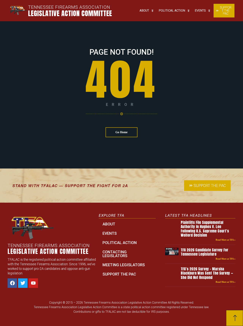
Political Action (172, 10)
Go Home (121, 132)
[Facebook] (12, 283)
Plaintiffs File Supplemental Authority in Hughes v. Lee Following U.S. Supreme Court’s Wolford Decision (205, 229)
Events (200, 10)
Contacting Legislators (115, 254)
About (144, 10)
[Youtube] (33, 283)
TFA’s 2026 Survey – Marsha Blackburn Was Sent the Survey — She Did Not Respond (207, 273)
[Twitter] (23, 283)
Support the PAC (119, 274)
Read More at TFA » (225, 240)
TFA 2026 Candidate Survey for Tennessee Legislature (204, 252)
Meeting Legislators (124, 265)
